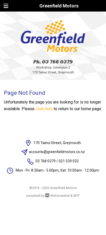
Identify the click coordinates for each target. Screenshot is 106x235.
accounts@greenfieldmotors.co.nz (57, 152)
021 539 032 (69, 161)
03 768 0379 (57, 61)
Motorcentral (59, 196)
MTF (76, 196)
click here (44, 108)
